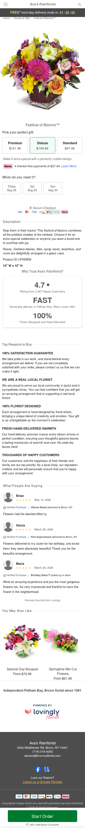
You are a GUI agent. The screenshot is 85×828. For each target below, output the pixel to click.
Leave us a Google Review (42, 782)
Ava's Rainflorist (43, 4)
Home (6, 18)
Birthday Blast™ (40, 575)
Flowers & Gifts (22, 18)
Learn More (69, 166)
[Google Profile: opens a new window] (47, 769)
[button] (76, 819)
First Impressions (41, 537)
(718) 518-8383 (42, 751)
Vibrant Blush (39, 507)
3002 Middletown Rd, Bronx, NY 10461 (42, 747)
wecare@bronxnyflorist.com (42, 755)
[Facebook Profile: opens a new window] (38, 769)
